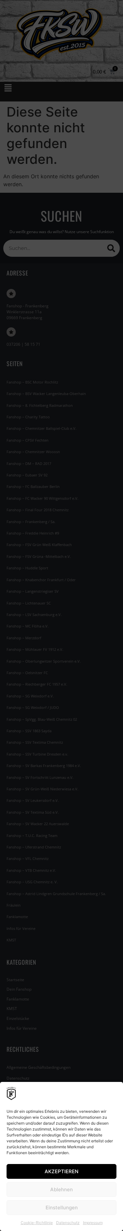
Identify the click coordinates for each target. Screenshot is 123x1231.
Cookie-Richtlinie (37, 1222)
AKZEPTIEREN (61, 1171)
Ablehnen (61, 1189)
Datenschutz (68, 1222)
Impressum (93, 1222)
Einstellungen (62, 1207)
